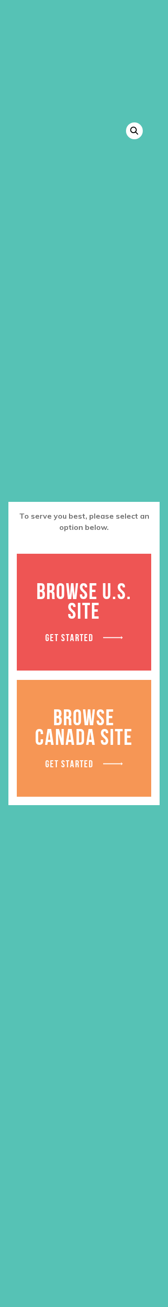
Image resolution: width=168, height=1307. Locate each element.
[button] (134, 130)
